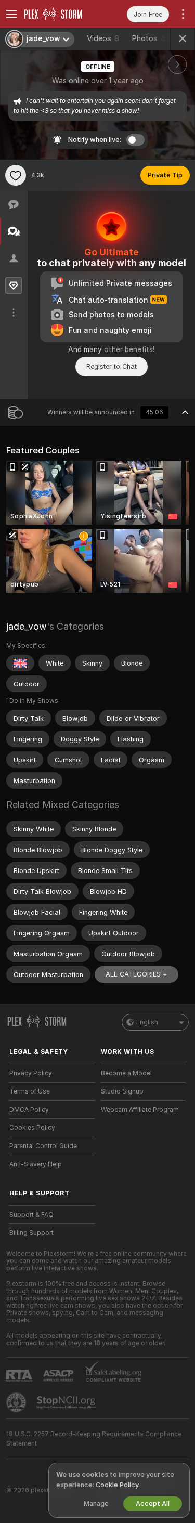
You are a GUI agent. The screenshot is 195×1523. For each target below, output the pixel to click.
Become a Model (126, 1073)
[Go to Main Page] (60, 14)
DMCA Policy (29, 1109)
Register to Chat (111, 366)
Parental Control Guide (43, 1146)
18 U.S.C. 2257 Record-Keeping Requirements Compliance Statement (93, 1438)
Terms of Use (29, 1091)
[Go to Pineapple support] (17, 1402)
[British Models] (20, 663)
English (147, 1022)
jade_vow (26, 626)
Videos (103, 38)
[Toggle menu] (11, 14)
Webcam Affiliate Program (140, 1109)
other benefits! (129, 349)
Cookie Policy (117, 1485)
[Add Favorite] (15, 175)
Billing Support (31, 1232)
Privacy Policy (30, 1073)
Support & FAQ (31, 1214)
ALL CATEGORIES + (136, 974)
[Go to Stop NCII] (67, 1402)
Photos (151, 38)
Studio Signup (122, 1091)
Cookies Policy (32, 1127)
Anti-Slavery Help (35, 1164)
